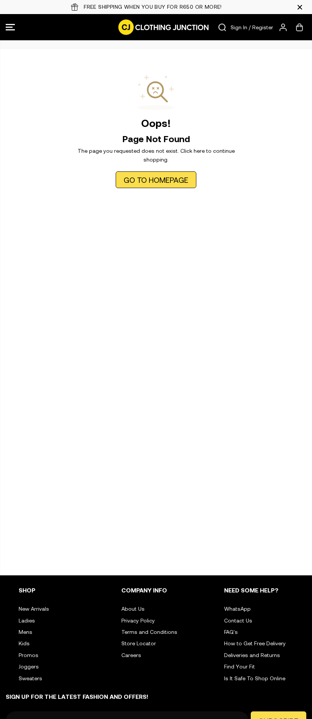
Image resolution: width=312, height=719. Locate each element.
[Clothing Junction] (154, 27)
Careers (131, 655)
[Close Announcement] (299, 7)
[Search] (222, 27)
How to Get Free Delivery (255, 643)
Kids (24, 643)
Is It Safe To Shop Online (254, 678)
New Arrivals (34, 608)
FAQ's (231, 632)
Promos (28, 655)
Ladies (27, 620)
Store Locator (138, 643)
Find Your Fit (239, 666)
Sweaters (30, 678)
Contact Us (238, 620)
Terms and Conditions (149, 632)
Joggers (29, 666)
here (199, 150)
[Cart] (299, 27)
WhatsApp (237, 608)
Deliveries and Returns (252, 655)
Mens (25, 632)
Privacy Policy (138, 620)
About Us (133, 608)
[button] (10, 27)
